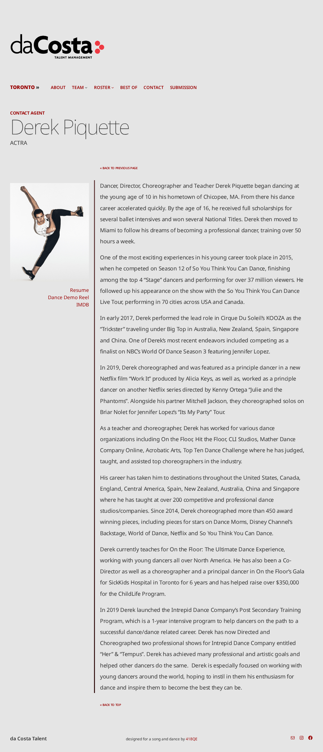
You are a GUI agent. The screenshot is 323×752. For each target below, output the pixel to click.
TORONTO (22, 87)
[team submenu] (86, 87)
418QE (191, 739)
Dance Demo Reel (68, 297)
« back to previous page (119, 168)
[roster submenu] (112, 87)
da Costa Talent (28, 738)
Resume (79, 290)
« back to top (110, 705)
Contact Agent (27, 113)
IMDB (82, 304)
